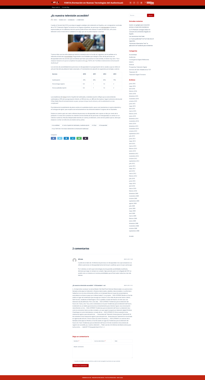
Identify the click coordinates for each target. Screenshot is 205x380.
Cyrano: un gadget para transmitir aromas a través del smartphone (139, 26)
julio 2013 (132, 136)
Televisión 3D (133, 72)
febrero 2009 (133, 218)
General (131, 64)
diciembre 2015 (133, 96)
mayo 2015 (132, 106)
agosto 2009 (133, 203)
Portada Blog (65, 7)
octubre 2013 (133, 131)
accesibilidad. (68, 56)
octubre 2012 (133, 158)
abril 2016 (132, 89)
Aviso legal (120, 377)
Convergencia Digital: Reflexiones (139, 59)
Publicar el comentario (80, 365)
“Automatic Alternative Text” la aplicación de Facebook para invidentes (141, 44)
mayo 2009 (132, 211)
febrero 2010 (133, 191)
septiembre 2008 (134, 231)
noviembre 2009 (134, 196)
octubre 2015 (133, 101)
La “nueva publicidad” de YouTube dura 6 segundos (141, 40)
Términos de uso (86, 377)
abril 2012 (132, 171)
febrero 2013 (133, 148)
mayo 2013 (132, 141)
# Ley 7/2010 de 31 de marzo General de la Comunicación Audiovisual (70, 128)
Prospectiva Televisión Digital (138, 67)
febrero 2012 (133, 176)
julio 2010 (132, 178)
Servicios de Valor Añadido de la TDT (140, 69)
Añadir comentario (79, 346)
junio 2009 (132, 208)
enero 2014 (132, 123)
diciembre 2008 (133, 223)
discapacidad (105, 27)
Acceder (131, 236)
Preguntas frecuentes (98, 377)
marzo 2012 (132, 173)
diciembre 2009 (133, 193)
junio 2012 (132, 166)
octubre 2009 (133, 198)
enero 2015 (132, 116)
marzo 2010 (132, 188)
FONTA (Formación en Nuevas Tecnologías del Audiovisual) (93, 2)
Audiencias (132, 57)
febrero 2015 (133, 114)
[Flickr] (138, 3)
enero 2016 (132, 93)
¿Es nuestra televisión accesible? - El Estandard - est (89, 285)
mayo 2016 (132, 86)
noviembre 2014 (134, 121)
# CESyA (94, 125)
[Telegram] (72, 138)
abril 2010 (132, 186)
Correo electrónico (99, 341)
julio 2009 (132, 206)
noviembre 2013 (134, 128)
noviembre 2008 (134, 226)
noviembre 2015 (134, 99)
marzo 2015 (132, 111)
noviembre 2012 (134, 156)
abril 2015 (132, 108)
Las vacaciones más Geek (136, 36)
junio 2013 (132, 138)
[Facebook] (130, 3)
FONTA (131, 62)
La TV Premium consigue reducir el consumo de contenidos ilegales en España (140, 32)
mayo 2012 (132, 168)
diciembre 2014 (133, 118)
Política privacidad (110, 377)
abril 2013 (132, 143)
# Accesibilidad (55, 125)
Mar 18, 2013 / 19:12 (128, 285)
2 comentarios (80, 20)
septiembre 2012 (134, 161)
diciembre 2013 (133, 126)
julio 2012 (132, 163)
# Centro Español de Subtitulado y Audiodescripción (75, 125)
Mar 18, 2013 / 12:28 (128, 259)
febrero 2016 (133, 91)
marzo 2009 (132, 216)
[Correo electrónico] (85, 138)
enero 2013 (132, 151)
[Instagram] (141, 3)
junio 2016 (132, 83)
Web (116, 341)
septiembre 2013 (134, 133)
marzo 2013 (132, 146)
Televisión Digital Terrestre (137, 74)
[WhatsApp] (79, 138)
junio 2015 (132, 104)
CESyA (64, 97)
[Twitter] (134, 3)
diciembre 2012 (133, 153)
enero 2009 (132, 221)
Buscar (151, 15)
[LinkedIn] (66, 138)
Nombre (76, 341)
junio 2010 (132, 181)
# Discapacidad (103, 125)
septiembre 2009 (134, 201)
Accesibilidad (71, 20)
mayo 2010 (132, 183)
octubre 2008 (133, 228)
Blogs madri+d (56, 7)
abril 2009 (132, 213)
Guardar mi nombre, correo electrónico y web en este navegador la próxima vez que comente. (97, 361)
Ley (86, 61)
